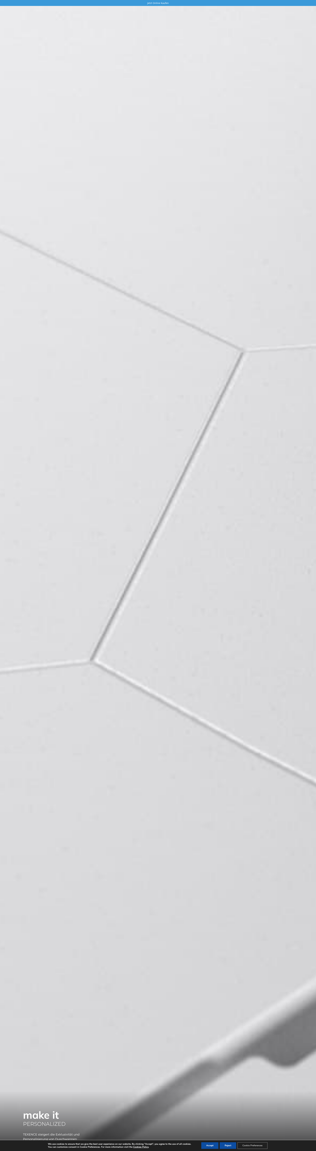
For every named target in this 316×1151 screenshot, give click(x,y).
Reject (228, 1145)
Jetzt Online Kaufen (158, 3)
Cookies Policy (140, 1147)
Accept (209, 1145)
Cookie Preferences (252, 1145)
